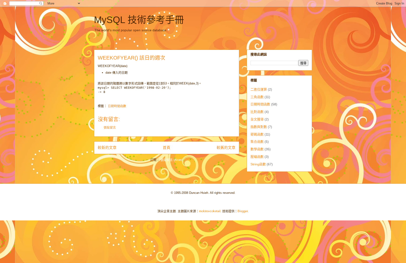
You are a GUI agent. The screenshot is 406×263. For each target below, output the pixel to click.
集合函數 (257, 141)
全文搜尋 (257, 119)
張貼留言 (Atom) (171, 160)
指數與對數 (258, 127)
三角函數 (257, 97)
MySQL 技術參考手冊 (139, 20)
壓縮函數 (257, 157)
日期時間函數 (117, 106)
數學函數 (257, 149)
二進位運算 (258, 89)
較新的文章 (107, 148)
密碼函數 (257, 134)
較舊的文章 (226, 148)
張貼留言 (110, 127)
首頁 (166, 148)
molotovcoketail (209, 211)
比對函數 (257, 112)
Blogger (243, 211)
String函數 (258, 164)
